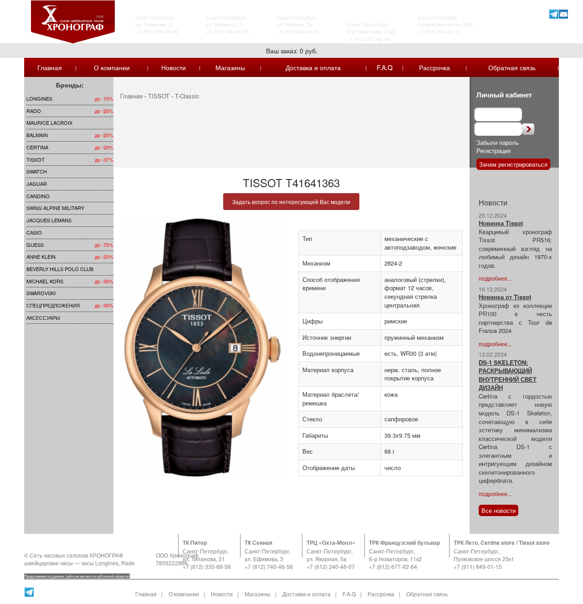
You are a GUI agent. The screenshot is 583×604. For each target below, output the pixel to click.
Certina (37, 147)
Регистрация (493, 150)
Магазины (230, 67)
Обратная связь (512, 67)
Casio (34, 232)
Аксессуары (43, 317)
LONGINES (39, 98)
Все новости (498, 510)
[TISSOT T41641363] (202, 348)
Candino (38, 196)
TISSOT (35, 159)
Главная (49, 67)
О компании (112, 67)
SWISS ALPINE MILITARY (55, 207)
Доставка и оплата (313, 67)
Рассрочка (434, 67)
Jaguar (36, 183)
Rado (33, 110)
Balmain (37, 134)
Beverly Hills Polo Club (59, 268)
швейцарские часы (48, 563)
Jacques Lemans (49, 220)
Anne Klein (41, 256)
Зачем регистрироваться (513, 164)
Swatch (36, 171)
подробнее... (495, 278)
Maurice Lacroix (49, 122)
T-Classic (187, 96)
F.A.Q (385, 67)
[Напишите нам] (563, 14)
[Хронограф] (72, 20)
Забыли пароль (497, 142)
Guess (35, 244)
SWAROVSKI (41, 293)
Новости (173, 67)
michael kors (44, 281)
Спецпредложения (53, 305)
